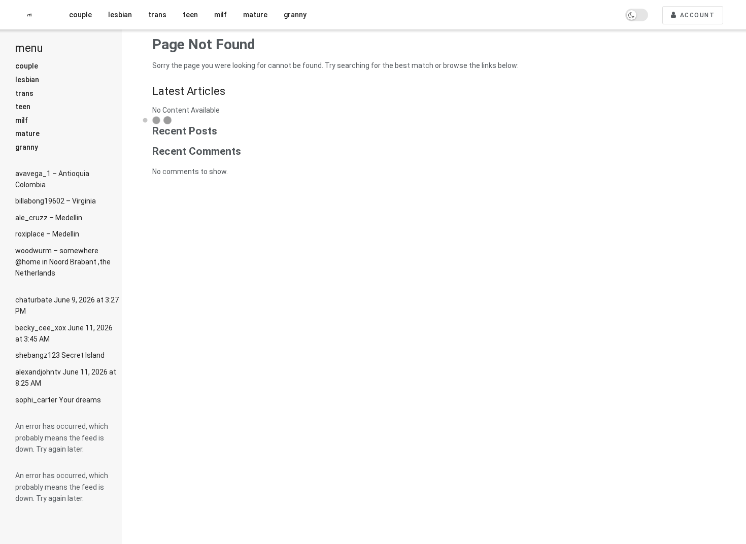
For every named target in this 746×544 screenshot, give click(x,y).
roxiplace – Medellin (47, 234)
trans (24, 93)
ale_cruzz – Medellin (48, 218)
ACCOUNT (696, 15)
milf (21, 120)
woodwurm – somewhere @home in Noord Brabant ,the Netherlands (63, 262)
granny (26, 147)
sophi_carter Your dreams (58, 400)
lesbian (27, 80)
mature (27, 133)
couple (26, 66)
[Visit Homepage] (33, 15)
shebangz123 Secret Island (60, 355)
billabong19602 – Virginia (55, 201)
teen (22, 107)
